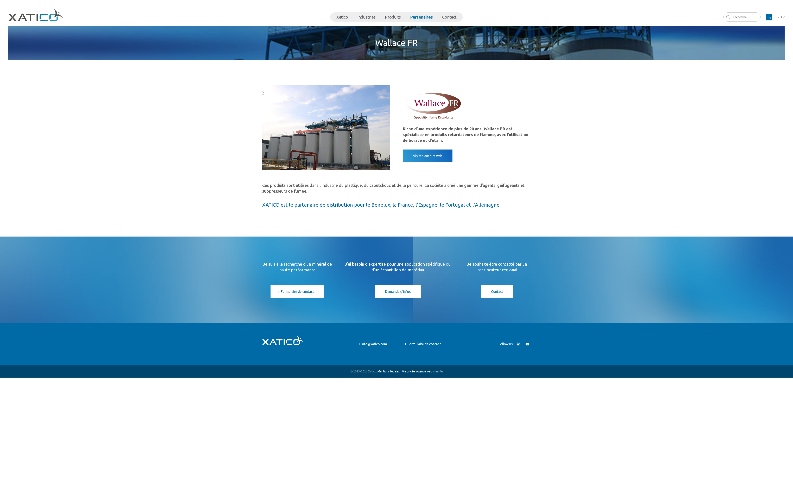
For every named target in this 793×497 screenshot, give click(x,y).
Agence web (424, 371)
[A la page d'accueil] (35, 15)
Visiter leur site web (427, 156)
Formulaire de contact (297, 291)
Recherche (728, 17)
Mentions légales (389, 371)
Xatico (342, 17)
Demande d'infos (398, 291)
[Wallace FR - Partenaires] (326, 127)
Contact (449, 17)
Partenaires (421, 17)
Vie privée (408, 371)
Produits (393, 17)
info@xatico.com (374, 344)
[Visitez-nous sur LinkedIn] (769, 17)
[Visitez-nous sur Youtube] (527, 344)
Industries (366, 17)
